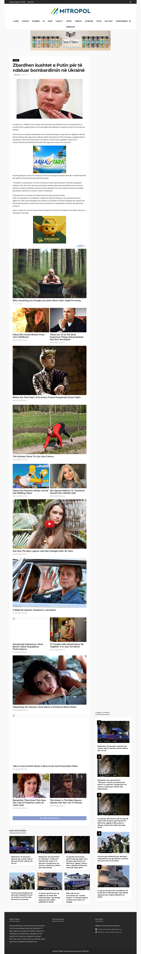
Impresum (30, 2)
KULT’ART (109, 21)
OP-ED (98, 21)
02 (44, 21)
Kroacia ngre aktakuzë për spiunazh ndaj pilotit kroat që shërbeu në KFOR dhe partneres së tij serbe (22, 896)
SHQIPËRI (35, 21)
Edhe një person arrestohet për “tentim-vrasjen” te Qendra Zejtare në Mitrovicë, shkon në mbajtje (77, 897)
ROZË (50, 21)
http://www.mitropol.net (113, 932)
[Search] (130, 21)
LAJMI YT (59, 21)
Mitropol (17, 75)
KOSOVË (25, 21)
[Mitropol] (70, 11)
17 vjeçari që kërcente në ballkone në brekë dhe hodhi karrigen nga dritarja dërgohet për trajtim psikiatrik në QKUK (49, 897)
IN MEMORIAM (122, 21)
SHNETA (78, 21)
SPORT (69, 21)
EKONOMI (89, 21)
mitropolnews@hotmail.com (112, 929)
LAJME (16, 21)
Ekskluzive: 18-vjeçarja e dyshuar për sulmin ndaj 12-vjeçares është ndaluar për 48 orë (22, 860)
